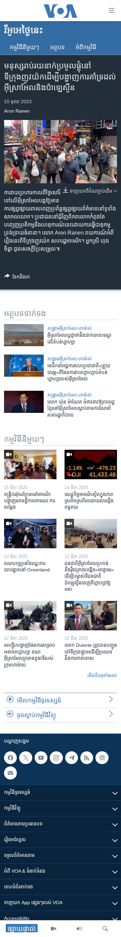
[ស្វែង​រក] (105, 928)
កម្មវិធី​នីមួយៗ (24, 47)
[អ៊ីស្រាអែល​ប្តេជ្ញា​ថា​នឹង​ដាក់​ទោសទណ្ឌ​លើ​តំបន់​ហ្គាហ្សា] (24, 335)
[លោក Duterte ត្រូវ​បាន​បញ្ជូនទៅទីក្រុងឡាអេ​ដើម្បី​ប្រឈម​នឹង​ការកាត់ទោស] (91, 615)
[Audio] (79, 928)
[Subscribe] (10, 772)
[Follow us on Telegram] (71, 757)
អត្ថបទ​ (57, 47)
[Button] (17, 278)
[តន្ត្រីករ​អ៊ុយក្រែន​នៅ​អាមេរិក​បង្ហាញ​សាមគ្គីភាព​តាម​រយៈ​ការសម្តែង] (30, 464)
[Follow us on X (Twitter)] (25, 757)
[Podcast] (101, 757)
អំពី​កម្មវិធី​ (86, 47)
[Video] (53, 928)
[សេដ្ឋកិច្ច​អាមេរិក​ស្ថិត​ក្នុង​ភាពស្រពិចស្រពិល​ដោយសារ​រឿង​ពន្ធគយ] (91, 464)
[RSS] (86, 757)
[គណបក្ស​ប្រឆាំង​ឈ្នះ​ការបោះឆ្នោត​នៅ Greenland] (30, 533)
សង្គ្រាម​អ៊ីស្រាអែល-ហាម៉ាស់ (69, 328)
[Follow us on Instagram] (56, 757)
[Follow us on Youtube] (41, 757)
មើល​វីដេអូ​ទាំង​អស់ (102, 675)
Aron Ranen (17, 111)
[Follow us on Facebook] (10, 757)
